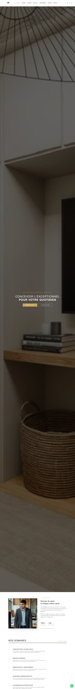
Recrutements (43, 2)
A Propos (24, 2)
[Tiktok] (67, 3)
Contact (55, 2)
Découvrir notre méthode (48, 628)
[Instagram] (69, 3)
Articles (50, 2)
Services (29, 2)
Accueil (18, 2)
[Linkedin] (71, 3)
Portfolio (35, 2)
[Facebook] (65, 3)
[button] (71, 685)
